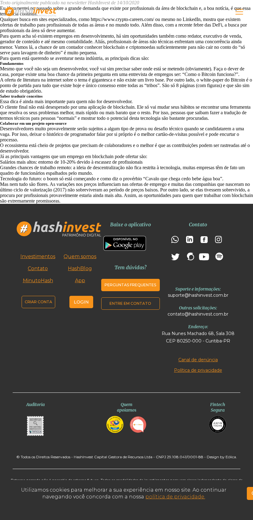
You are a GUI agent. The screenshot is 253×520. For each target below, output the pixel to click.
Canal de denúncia (198, 360)
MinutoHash (38, 280)
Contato (38, 268)
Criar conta (38, 302)
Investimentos (37, 256)
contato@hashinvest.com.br (198, 314)
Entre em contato (130, 303)
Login (81, 302)
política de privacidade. (175, 497)
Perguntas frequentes (130, 285)
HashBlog (80, 268)
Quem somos (80, 256)
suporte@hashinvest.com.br (198, 295)
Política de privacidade (198, 370)
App (80, 280)
